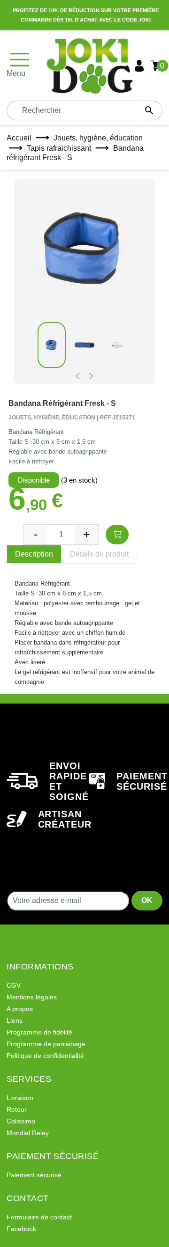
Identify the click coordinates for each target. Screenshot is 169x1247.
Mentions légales (32, 997)
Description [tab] (34, 554)
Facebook (21, 1228)
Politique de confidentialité (45, 1055)
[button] (78, 376)
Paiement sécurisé (34, 1175)
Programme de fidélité (39, 1032)
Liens (15, 1020)
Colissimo (21, 1121)
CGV (14, 985)
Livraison (20, 1097)
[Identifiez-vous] (139, 66)
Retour (17, 1109)
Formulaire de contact (39, 1217)
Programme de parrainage (46, 1044)
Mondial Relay (28, 1133)
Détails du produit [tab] (99, 554)
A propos (20, 1008)
